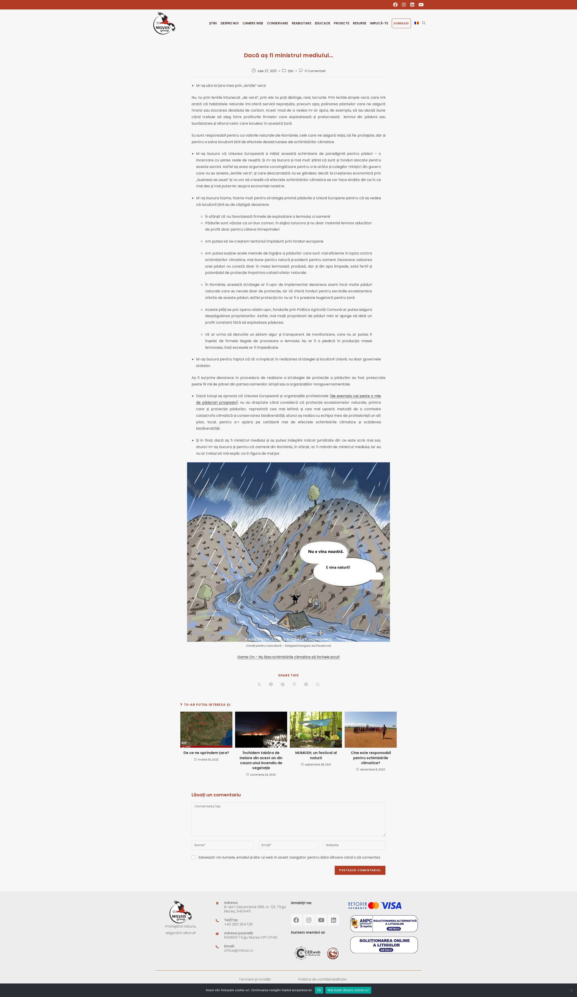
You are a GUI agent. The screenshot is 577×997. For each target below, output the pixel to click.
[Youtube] (321, 920)
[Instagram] (308, 920)
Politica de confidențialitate (322, 979)
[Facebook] (296, 920)
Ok (319, 990)
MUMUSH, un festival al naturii (316, 755)
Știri (290, 71)
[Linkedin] (333, 920)
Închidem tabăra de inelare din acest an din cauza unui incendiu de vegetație (261, 760)
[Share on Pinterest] (282, 684)
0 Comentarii (315, 71)
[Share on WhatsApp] (317, 684)
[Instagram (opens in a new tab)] (404, 4)
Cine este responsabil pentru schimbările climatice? (371, 758)
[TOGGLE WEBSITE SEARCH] (423, 23)
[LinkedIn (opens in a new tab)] (412, 4)
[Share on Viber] (294, 684)
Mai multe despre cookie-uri (348, 990)
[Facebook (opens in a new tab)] (395, 4)
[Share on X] (259, 684)
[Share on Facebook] (270, 684)
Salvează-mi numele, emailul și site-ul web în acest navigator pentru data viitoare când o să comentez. (289, 857)
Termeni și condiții (254, 979)
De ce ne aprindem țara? (206, 752)
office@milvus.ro (238, 950)
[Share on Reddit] (306, 684)
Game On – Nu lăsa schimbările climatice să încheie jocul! (288, 657)
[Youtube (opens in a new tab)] (420, 4)
